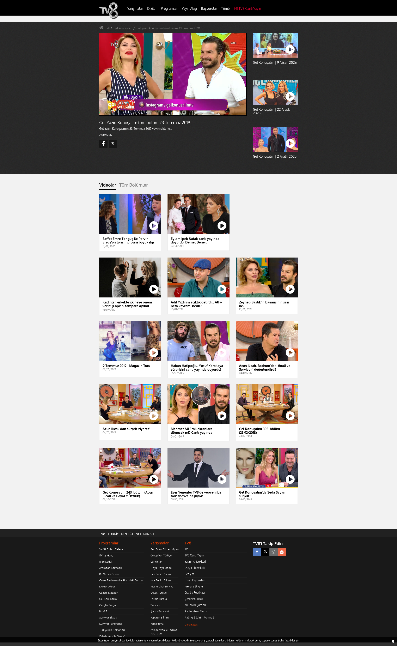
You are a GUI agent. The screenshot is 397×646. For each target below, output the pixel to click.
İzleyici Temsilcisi (195, 567)
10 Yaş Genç (106, 555)
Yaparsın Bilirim (160, 617)
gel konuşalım (123, 28)
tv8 (107, 28)
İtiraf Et (103, 611)
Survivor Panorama (110, 623)
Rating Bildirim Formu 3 (199, 617)
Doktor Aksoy (107, 586)
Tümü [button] (225, 8)
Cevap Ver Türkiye (161, 555)
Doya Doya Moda (161, 567)
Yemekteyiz (157, 623)
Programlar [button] (169, 8)
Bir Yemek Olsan (108, 574)
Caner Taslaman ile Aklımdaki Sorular (121, 580)
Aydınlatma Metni (196, 611)
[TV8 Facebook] (257, 552)
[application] (172, 74)
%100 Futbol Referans (112, 549)
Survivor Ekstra (108, 617)
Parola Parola (159, 598)
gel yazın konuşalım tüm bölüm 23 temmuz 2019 (168, 28)
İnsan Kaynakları (195, 580)
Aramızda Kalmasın (110, 567)
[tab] (107, 186)
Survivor (155, 605)
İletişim (189, 574)
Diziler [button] (152, 8)
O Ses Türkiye (159, 592)
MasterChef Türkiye (162, 586)
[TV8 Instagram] (273, 552)
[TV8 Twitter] (265, 552)
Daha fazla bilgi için (288, 640)
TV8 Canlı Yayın (250, 8)
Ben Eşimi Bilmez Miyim (164, 549)
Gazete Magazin (108, 592)
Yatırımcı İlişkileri (195, 561)
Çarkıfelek (156, 561)
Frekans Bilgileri (194, 586)
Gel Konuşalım (108, 598)
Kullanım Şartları (195, 605)
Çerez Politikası (194, 598)
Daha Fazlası (191, 624)
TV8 (187, 549)
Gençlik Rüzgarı (108, 605)
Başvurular (209, 8)
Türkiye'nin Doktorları (112, 630)
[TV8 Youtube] (282, 552)
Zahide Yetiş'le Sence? (112, 636)
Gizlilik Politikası (195, 592)
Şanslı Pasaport (160, 611)
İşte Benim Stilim (161, 574)
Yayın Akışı (189, 8)
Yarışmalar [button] (135, 8)
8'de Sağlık (105, 561)
